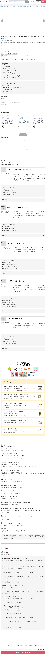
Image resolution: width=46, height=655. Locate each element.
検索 (27, 1)
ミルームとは (10, 645)
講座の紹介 (8, 59)
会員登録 (43, 1)
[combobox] (18, 1)
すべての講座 (31, 1)
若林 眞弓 (6, 51)
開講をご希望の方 (20, 645)
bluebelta (9, 554)
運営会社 (26, 645)
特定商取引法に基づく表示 (24, 647)
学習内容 (3, 59)
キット (28, 59)
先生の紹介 (33, 59)
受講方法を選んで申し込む (23, 652)
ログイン (38, 1)
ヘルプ (15, 645)
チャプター (4, 199)
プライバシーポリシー (37, 645)
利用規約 (30, 645)
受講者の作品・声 (15, 59)
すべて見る (23, 134)
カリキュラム (23, 59)
